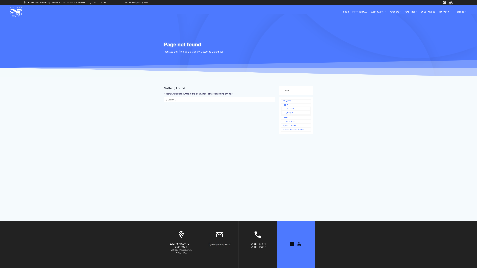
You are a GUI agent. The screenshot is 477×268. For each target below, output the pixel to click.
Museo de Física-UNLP (293, 129)
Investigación (377, 12)
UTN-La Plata (289, 121)
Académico (410, 12)
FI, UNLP (289, 112)
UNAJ (285, 117)
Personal (394, 12)
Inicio (346, 12)
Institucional (359, 12)
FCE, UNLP (289, 108)
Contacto (443, 12)
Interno (460, 12)
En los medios (428, 12)
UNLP (285, 105)
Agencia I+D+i (289, 125)
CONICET (287, 101)
